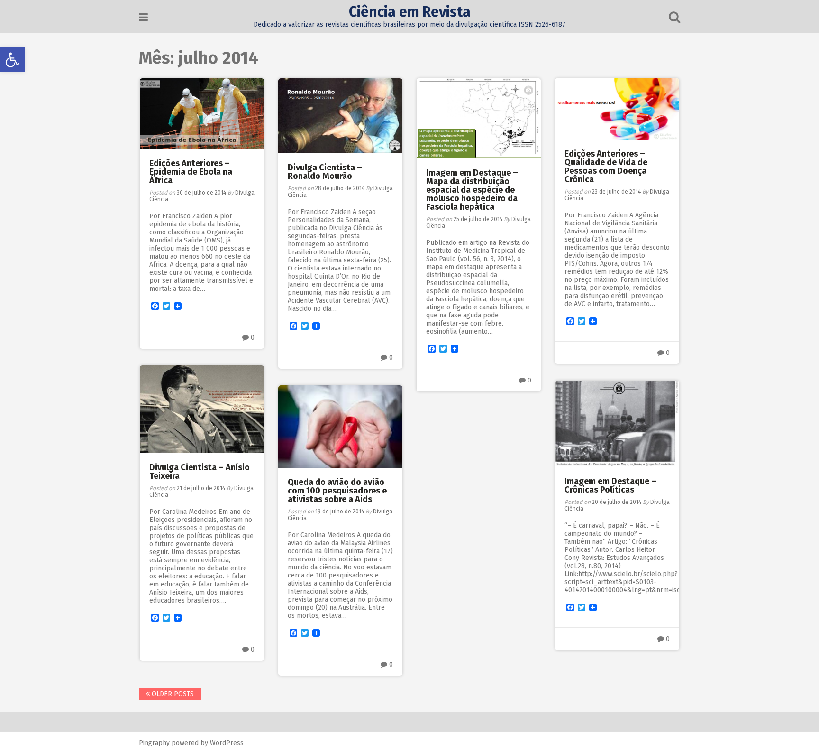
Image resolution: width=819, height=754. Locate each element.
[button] (12, 59)
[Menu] (143, 17)
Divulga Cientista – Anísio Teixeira (199, 471)
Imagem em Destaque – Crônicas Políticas (610, 485)
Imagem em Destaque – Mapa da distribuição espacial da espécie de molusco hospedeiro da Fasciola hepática (472, 190)
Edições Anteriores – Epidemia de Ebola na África (190, 172)
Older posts (172, 694)
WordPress (227, 743)
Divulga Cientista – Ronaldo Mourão (325, 171)
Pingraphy (154, 743)
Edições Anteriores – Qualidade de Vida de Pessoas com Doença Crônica (605, 167)
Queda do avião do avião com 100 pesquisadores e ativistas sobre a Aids (337, 490)
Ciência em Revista (410, 11)
